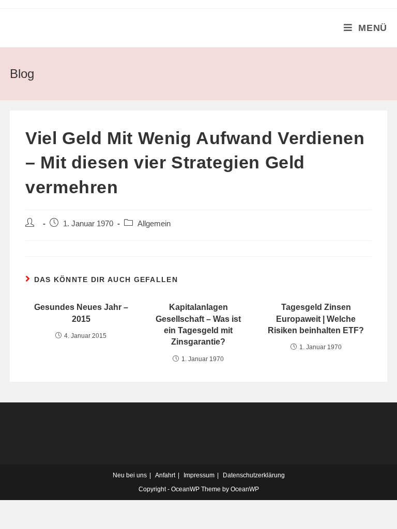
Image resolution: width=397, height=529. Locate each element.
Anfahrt (165, 475)
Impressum (199, 475)
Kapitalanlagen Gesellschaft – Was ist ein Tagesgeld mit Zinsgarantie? (198, 324)
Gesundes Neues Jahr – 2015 (81, 313)
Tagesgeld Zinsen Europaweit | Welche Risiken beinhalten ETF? (316, 319)
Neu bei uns (130, 475)
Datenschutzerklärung (254, 475)
